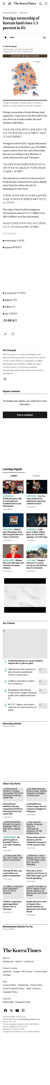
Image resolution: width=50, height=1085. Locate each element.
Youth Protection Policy (13, 988)
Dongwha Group (22, 1002)
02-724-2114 (11, 1022)
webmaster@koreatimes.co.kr (29, 1019)
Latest (14, 475)
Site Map (7, 975)
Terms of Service (33, 988)
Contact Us (28, 961)
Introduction (8, 961)
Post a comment (25, 415)
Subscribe (7, 971)
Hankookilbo (8, 1002)
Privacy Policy (36, 985)
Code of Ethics (9, 985)
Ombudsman (23, 985)
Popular (36, 475)
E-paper (16, 971)
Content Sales (40, 971)
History (18, 961)
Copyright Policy (10, 992)
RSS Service (27, 971)
